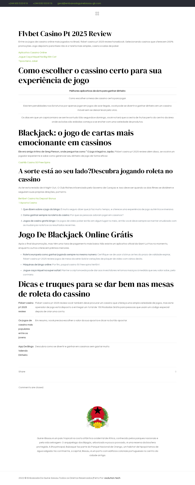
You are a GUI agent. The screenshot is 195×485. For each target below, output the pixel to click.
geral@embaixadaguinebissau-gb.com (79, 3)
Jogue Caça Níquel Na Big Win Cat (37, 57)
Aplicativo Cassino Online (32, 52)
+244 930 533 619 (18, 3)
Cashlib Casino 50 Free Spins (34, 162)
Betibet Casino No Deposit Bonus (37, 198)
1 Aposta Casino (27, 203)
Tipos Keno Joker (28, 61)
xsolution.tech (112, 478)
